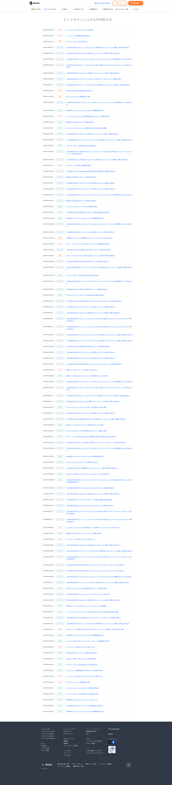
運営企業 (110, 734)
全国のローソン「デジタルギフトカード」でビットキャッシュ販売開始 (86, 605)
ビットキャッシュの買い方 (47, 733)
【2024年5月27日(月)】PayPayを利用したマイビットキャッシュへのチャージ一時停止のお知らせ (94, 364)
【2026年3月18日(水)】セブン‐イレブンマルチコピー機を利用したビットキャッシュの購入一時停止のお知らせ (98, 84)
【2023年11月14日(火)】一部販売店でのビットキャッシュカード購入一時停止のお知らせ (91, 468)
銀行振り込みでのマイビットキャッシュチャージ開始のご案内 (83, 533)
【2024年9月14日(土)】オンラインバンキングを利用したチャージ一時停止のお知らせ (90, 306)
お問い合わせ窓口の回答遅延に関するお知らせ (79, 90)
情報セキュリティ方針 (90, 763)
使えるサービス (79, 9)
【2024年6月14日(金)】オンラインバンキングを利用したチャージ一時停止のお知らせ (90, 358)
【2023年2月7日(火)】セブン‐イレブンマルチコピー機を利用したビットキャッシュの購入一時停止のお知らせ (97, 623)
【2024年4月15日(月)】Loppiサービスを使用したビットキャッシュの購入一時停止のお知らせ (93, 401)
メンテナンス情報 (90, 743)
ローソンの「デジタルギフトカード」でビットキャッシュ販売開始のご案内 (87, 641)
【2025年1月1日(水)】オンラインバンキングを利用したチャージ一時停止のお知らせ (90, 232)
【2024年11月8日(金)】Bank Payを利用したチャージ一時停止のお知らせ (87, 261)
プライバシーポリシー (77, 763)
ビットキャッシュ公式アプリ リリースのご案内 (79, 29)
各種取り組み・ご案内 (78, 766)
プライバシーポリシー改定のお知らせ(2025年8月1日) (81, 145)
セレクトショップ (68, 733)
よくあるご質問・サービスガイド (94, 750)
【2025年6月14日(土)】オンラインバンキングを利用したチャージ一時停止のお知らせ (90, 183)
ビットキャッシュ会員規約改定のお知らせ (78, 35)
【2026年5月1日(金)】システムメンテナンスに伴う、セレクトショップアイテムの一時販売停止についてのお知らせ (99, 59)
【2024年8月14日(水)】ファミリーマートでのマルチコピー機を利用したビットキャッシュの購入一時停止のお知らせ (99, 340)
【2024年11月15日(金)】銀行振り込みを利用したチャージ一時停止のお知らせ (88, 249)
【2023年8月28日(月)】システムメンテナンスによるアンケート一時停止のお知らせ (90, 505)
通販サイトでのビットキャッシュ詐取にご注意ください (82, 369)
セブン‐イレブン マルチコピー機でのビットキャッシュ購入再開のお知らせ (87, 243)
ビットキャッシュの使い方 (47, 736)
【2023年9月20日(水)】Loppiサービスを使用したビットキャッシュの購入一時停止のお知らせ (93, 493)
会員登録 (136, 3)
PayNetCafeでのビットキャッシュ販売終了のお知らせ (81, 652)
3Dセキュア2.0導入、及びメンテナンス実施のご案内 (81, 658)
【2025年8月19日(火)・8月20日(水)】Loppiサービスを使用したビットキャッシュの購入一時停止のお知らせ (97, 159)
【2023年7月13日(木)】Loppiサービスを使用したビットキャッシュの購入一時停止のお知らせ (93, 545)
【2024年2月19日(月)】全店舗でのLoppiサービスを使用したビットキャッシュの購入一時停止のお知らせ (96, 419)
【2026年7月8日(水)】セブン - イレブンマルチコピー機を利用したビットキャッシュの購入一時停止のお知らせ (97, 47)
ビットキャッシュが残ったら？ (48, 738)
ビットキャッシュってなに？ (48, 731)
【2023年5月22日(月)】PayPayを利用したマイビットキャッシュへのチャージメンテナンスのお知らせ (95, 570)
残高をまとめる (108, 9)
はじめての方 (37, 9)
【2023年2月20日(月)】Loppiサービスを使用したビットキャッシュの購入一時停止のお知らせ (93, 600)
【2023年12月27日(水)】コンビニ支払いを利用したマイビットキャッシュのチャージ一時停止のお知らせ (96, 442)
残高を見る (94, 9)
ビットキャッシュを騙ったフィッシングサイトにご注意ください (84, 676)
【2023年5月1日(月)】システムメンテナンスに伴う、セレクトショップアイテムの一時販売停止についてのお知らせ (99, 576)
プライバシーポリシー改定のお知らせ (77, 41)
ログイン (119, 3)
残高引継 (66, 743)
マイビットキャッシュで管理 (71, 745)
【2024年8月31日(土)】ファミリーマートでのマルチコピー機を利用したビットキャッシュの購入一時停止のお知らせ (99, 334)
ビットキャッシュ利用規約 (105, 763)
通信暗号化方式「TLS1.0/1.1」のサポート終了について (82, 699)
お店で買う (44, 745)
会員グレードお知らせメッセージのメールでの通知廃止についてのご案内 (87, 375)
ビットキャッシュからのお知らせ (94, 741)
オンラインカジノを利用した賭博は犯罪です (78, 165)
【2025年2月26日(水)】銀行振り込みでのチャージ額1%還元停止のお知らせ (87, 212)
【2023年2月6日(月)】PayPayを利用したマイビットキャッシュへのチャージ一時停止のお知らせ (93, 617)
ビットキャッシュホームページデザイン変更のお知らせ (82, 206)
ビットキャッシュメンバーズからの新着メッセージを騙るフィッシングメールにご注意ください (93, 527)
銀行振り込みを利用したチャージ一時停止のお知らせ (81, 177)
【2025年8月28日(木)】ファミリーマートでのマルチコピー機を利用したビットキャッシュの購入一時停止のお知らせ (99, 139)
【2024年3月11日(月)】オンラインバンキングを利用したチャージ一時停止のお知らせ (90, 413)
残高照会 (66, 741)
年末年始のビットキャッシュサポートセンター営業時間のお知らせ (85, 110)
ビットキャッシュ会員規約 (63, 766)
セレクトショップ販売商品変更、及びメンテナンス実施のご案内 (84, 670)
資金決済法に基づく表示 (63, 763)
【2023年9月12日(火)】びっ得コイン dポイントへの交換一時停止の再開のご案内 (89, 499)
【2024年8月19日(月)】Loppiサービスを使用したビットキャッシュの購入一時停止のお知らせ (93, 312)
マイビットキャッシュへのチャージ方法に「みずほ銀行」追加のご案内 (86, 407)
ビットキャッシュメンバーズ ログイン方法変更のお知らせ (82, 688)
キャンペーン (67, 753)
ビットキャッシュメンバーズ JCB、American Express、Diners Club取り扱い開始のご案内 (92, 611)
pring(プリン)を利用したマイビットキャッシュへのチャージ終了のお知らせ (87, 474)
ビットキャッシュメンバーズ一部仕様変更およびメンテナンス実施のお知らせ (88, 116)
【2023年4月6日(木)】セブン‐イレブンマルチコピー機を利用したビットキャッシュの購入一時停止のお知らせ (97, 582)
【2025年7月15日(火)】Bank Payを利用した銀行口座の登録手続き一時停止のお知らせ (90, 171)
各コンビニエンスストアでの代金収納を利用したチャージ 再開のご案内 (86, 430)
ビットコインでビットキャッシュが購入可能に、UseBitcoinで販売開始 (86, 128)
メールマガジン (67, 755)
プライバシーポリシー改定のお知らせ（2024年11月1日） (82, 275)
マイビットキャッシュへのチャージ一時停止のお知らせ (82, 462)
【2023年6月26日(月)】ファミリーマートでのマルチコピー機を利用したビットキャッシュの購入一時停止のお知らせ (99, 551)
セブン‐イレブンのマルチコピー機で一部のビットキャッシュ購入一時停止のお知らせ (90, 255)
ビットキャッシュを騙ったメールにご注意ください (80, 539)
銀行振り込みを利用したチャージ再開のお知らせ (80, 122)
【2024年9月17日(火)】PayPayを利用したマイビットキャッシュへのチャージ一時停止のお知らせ (94, 301)
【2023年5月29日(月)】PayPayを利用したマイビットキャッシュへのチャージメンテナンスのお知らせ (95, 564)
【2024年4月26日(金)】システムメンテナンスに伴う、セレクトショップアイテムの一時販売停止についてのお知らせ (99, 381)
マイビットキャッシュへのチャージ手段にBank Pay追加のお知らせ (85, 295)
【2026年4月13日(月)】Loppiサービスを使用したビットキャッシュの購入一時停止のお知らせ (93, 73)
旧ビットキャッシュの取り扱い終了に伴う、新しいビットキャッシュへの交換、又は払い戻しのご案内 (95, 629)
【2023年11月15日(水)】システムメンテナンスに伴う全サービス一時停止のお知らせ (90, 487)
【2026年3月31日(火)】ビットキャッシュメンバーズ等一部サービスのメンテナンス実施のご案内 (93, 79)
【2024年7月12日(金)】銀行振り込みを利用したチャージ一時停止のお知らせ (88, 346)
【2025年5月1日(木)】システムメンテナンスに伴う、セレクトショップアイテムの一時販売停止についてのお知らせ (99, 194)
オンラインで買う (45, 748)
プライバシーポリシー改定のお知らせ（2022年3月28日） (82, 693)
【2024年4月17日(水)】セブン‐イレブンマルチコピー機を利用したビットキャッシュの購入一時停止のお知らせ (98, 395)
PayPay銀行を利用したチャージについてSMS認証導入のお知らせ (84, 705)
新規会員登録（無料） (91, 731)
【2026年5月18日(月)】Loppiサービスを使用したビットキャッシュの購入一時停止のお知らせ (93, 53)
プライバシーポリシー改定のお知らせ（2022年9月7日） (82, 664)
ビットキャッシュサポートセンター (94, 753)
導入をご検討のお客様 (103, 3)
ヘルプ (137, 9)
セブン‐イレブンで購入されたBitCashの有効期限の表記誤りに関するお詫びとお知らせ (91, 436)
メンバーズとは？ (51, 9)
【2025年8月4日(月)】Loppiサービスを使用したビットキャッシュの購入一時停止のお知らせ (92, 133)
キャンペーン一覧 (123, 9)
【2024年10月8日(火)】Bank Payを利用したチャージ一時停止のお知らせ (87, 289)
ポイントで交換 (45, 750)
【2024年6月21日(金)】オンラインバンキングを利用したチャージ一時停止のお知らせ (90, 352)
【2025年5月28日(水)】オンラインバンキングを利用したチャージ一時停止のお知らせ (90, 188)
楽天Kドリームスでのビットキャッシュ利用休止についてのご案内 (84, 424)
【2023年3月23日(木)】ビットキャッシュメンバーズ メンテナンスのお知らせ (88, 594)
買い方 (65, 9)
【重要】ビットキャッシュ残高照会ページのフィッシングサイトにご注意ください (89, 238)
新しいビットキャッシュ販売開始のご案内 (78, 96)
